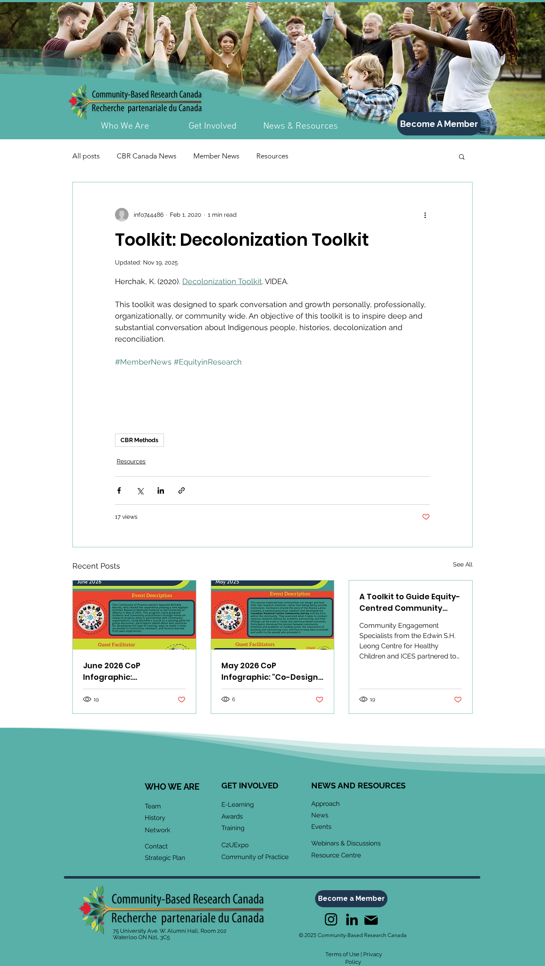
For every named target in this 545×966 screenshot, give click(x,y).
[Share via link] (182, 490)
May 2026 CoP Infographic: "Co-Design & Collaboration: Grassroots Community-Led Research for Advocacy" (270, 671)
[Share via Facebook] (119, 490)
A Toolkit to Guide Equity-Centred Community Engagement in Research (409, 602)
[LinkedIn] (352, 919)
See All (463, 564)
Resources (272, 156)
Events (321, 827)
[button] (462, 156)
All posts (86, 156)
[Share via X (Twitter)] (140, 490)
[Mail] (370, 920)
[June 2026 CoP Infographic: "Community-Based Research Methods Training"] (134, 615)
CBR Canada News (146, 156)
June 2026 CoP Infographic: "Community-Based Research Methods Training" (123, 671)
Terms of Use (342, 954)
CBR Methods (139, 440)
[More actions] (425, 215)
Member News (216, 156)
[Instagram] (331, 919)
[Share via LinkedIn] (161, 490)
